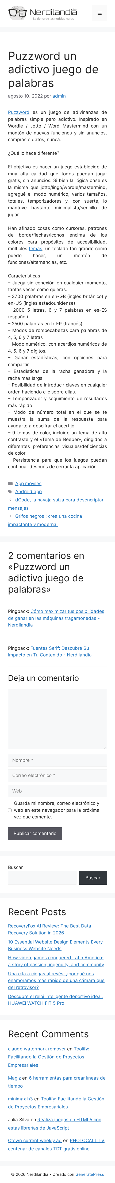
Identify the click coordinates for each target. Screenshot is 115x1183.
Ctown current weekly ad (35, 1140)
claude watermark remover (37, 1048)
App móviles (28, 483)
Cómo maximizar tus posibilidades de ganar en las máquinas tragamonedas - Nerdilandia (56, 618)
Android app (28, 491)
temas (35, 248)
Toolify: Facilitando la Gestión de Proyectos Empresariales (48, 1057)
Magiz (14, 1078)
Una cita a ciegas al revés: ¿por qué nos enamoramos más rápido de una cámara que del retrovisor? (56, 980)
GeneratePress (89, 1174)
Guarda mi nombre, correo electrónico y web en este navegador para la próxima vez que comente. (56, 810)
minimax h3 (20, 1098)
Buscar (15, 867)
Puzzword (18, 112)
